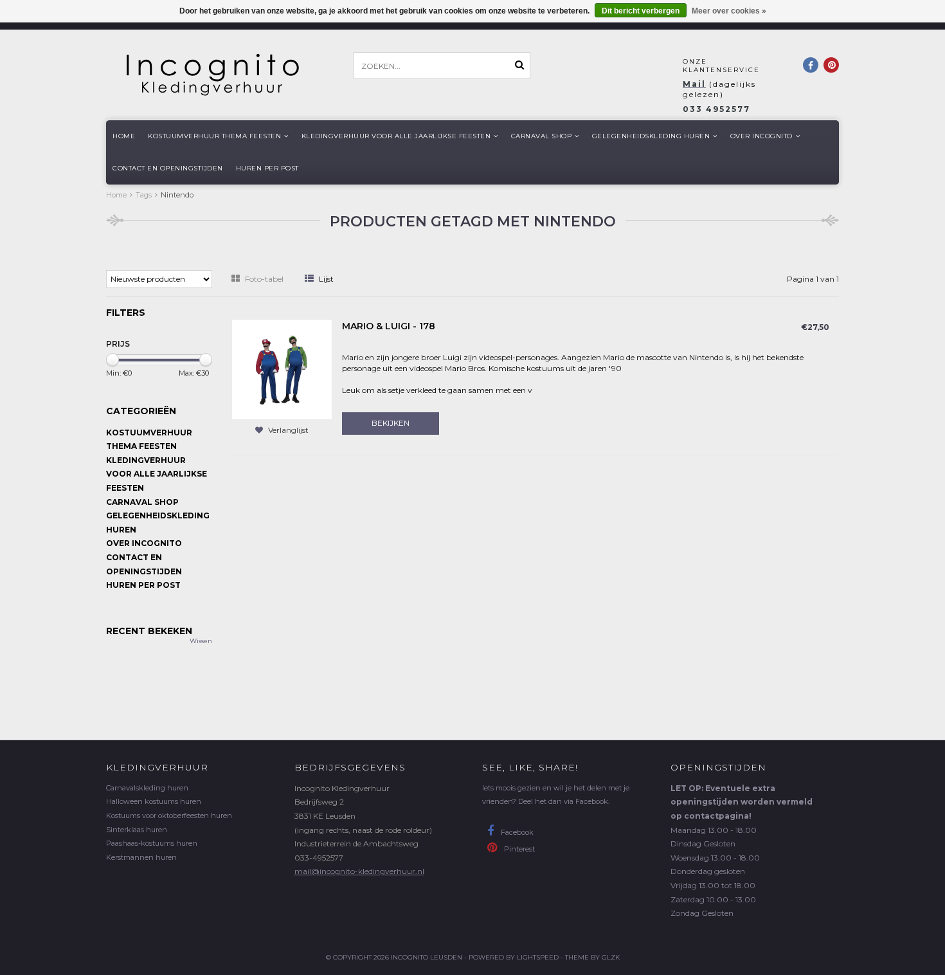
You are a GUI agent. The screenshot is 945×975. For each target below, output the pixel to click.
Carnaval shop (541, 136)
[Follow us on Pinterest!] (831, 65)
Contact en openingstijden (168, 168)
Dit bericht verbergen (641, 10)
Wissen (201, 641)
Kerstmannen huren (141, 857)
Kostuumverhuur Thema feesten (214, 136)
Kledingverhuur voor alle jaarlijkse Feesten (396, 136)
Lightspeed (538, 957)
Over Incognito (761, 136)
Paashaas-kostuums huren (151, 843)
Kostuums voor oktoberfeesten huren (169, 815)
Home (124, 136)
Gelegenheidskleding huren (651, 136)
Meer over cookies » (729, 10)
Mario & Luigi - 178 (388, 326)
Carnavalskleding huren (147, 787)
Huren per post (267, 168)
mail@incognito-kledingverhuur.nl (359, 871)
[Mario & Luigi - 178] (282, 369)
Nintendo (177, 194)
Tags (144, 194)
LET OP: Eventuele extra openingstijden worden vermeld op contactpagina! (741, 802)
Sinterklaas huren (136, 829)
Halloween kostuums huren (153, 801)
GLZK (611, 957)
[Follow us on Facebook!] (810, 65)
